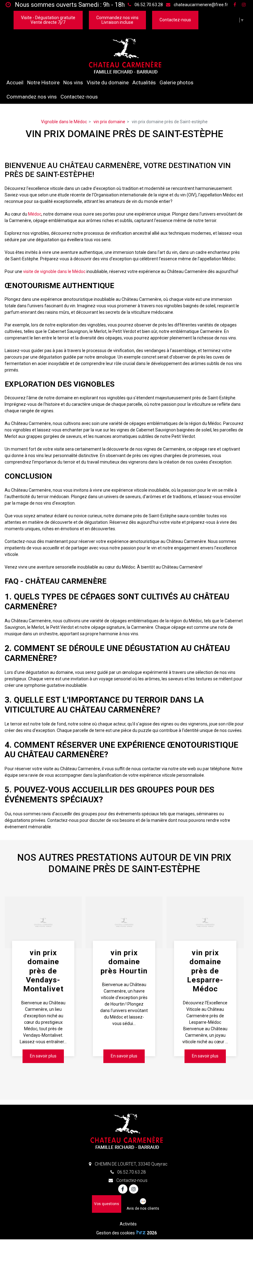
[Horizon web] (141, 1232)
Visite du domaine (108, 82)
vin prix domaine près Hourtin (124, 961)
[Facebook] (234, 4)
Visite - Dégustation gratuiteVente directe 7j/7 (48, 20)
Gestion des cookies (115, 1232)
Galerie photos (176, 82)
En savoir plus (43, 1055)
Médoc (34, 214)
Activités (128, 1223)
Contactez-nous (175, 19)
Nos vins (73, 82)
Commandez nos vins (31, 97)
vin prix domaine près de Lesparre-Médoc (205, 971)
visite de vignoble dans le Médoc (54, 271)
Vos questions (106, 1204)
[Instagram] (243, 4)
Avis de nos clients (142, 1208)
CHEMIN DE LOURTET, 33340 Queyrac (131, 1164)
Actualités (144, 82)
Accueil (14, 82)
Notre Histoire (43, 82)
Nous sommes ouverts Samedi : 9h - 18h (69, 4)
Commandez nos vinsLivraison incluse (117, 20)
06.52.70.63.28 (131, 1172)
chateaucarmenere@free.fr (200, 4)
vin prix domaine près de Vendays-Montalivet (43, 971)
